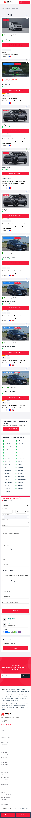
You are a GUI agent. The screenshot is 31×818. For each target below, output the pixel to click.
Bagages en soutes (5, 519)
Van (8, 95)
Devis (24, 815)
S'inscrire (25, 676)
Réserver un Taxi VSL (15, 689)
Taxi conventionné (7, 545)
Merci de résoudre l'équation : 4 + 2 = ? (10, 602)
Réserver (15, 611)
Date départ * (4, 502)
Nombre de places (5, 514)
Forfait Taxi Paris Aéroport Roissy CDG (18, 696)
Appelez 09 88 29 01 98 (10, 429)
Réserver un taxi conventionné (21, 698)
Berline (9, 50)
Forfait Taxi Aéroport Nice (7, 698)
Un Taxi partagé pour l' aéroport (14, 693)
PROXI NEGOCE (24, 808)
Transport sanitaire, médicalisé (12, 691)
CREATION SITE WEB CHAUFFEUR (9, 707)
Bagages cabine (5, 525)
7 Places (4, 95)
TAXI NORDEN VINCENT (8, 348)
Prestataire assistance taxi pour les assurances (11, 700)
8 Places (4, 268)
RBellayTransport (6, 168)
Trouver (15, 648)
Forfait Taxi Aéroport (12, 695)
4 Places (4, 50)
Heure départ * (5, 508)
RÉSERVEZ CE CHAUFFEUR (15, 45)
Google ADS (14, 703)
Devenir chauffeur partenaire (20, 705)
